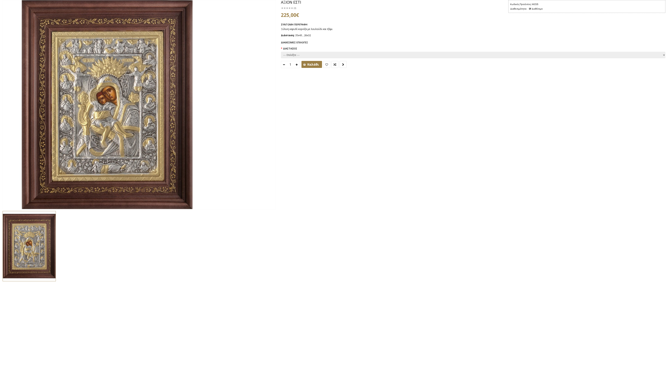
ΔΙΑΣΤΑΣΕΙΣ (290, 48)
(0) (295, 8)
